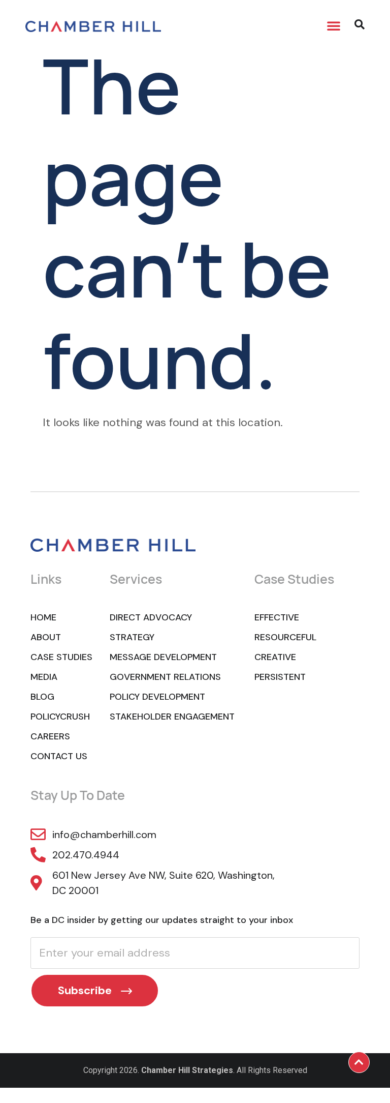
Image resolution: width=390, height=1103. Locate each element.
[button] (333, 25)
